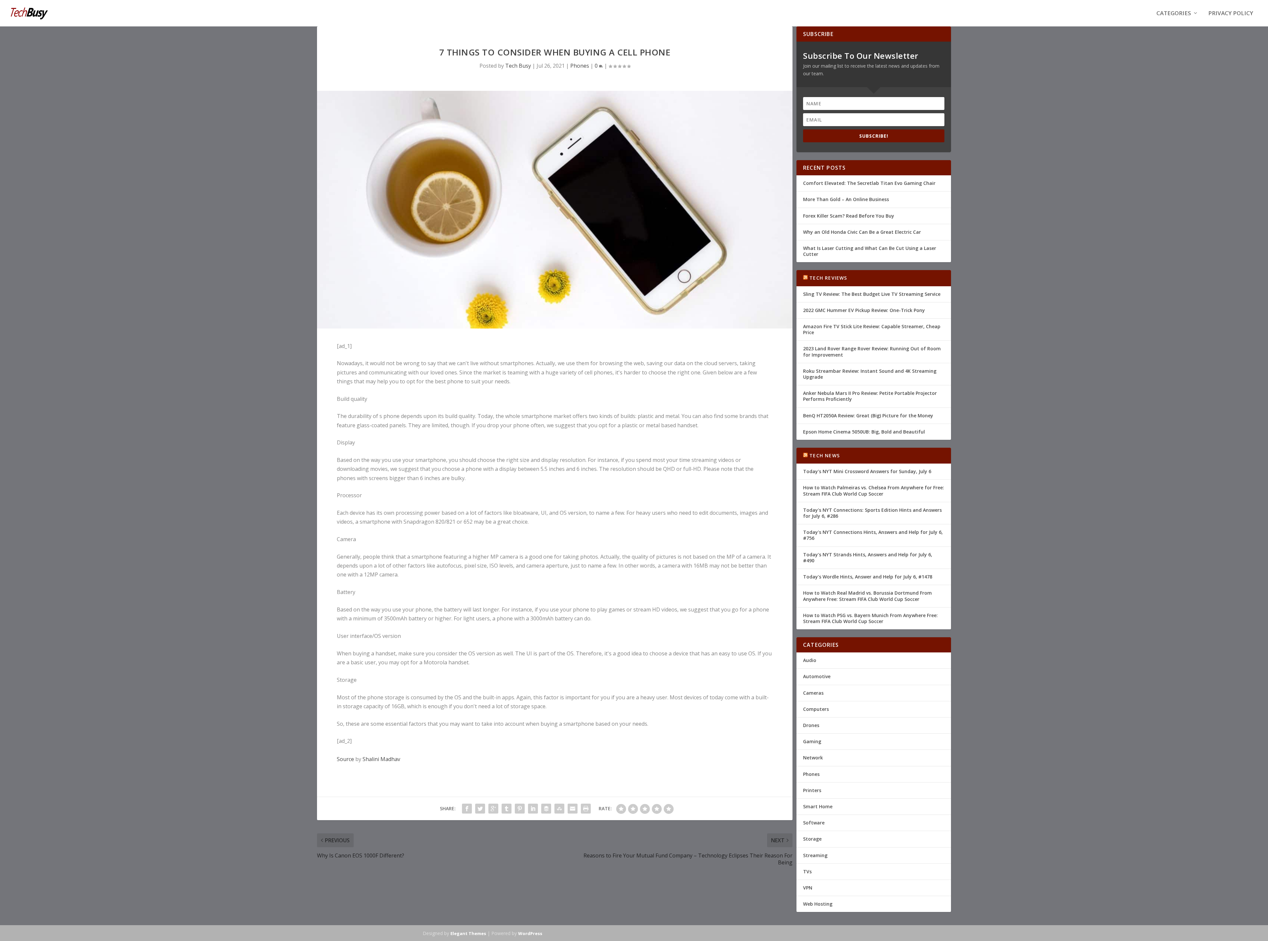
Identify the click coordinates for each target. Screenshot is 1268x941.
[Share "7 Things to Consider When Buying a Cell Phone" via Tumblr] (506, 808)
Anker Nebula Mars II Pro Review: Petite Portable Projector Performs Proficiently (870, 396)
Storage (812, 839)
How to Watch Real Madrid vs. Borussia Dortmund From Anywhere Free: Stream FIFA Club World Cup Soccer (867, 596)
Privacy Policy (1230, 14)
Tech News (824, 455)
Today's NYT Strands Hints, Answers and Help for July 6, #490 (867, 557)
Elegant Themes (468, 933)
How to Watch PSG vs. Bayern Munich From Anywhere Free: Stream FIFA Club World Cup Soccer (870, 618)
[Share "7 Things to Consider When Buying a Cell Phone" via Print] (585, 808)
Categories (1173, 14)
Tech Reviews (828, 278)
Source (345, 759)
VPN (807, 888)
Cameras (813, 693)
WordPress (530, 933)
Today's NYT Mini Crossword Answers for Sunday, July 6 (867, 471)
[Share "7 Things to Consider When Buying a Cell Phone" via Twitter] (480, 808)
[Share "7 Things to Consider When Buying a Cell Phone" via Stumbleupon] (559, 808)
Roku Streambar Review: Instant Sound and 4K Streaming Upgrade (869, 374)
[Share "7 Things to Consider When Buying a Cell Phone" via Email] (572, 808)
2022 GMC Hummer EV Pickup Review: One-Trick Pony (864, 310)
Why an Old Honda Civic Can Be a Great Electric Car (862, 232)
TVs (807, 871)
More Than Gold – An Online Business (846, 199)
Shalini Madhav (381, 759)
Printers (812, 790)
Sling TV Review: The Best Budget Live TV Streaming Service (871, 294)
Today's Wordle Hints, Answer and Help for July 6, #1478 (867, 577)
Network (813, 757)
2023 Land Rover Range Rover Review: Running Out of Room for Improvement (872, 351)
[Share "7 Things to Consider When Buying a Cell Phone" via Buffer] (546, 808)
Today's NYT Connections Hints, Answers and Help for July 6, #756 (873, 535)
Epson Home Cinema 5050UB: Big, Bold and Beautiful (864, 432)
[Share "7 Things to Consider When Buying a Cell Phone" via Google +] (493, 808)
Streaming (815, 855)
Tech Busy (518, 65)
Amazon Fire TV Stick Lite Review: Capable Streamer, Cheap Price (871, 329)
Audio (809, 660)
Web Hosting (817, 904)
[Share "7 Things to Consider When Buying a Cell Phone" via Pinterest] (519, 808)
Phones (579, 65)
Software (814, 822)
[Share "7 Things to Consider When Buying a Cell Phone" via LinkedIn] (533, 808)
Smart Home (817, 806)
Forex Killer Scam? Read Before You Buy (848, 216)
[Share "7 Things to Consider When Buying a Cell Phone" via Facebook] (467, 808)
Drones (811, 725)
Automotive (816, 676)
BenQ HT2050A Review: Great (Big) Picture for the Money (868, 415)
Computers (816, 709)
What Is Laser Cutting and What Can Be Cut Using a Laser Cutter (869, 251)
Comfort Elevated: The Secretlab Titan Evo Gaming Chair (869, 183)
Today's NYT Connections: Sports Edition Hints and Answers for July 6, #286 (872, 513)
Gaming (812, 741)
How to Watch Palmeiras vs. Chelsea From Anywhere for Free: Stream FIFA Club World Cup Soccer (873, 490)
